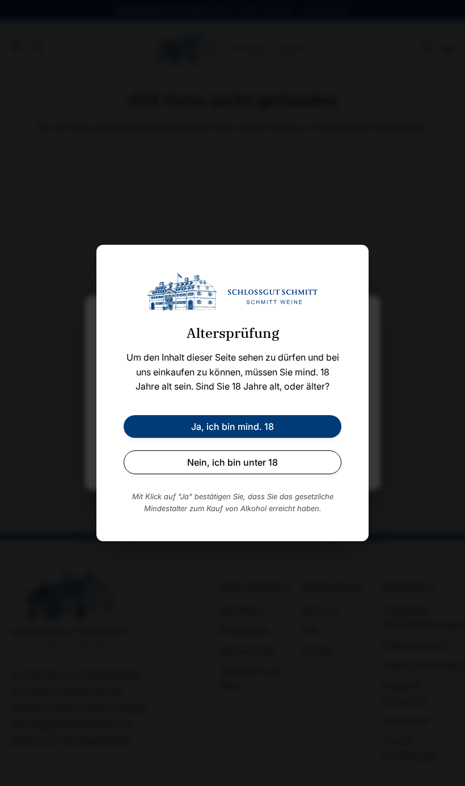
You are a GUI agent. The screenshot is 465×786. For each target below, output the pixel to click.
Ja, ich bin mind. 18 (232, 426)
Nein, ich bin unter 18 (232, 462)
